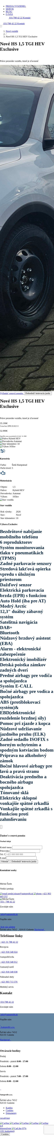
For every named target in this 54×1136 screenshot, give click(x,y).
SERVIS (10, 9)
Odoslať (5, 861)
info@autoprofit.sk (9, 914)
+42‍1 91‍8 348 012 (8, 962)
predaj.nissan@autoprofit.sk (20, 893)
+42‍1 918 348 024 (8, 952)
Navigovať (39, 929)
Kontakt (26, 18)
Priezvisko (5, 851)
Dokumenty (11, 1113)
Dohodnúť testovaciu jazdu (38, 393)
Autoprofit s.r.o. (7, 1027)
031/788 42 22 (16, 18)
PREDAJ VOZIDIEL (16, 6)
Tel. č (2, 854)
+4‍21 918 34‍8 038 (8, 972)
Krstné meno (6, 847)
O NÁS (9, 14)
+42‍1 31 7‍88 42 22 (9, 942)
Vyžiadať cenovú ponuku (12, 393)
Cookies (9, 1110)
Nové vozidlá (12, 31)
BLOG (9, 11)
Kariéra (9, 1108)
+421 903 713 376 (8, 982)
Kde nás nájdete (7, 927)
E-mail (3, 858)
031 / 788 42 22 (7, 901)
